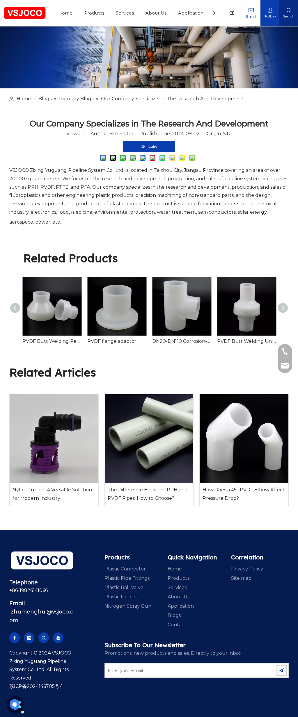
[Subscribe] (281, 670)
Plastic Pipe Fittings (127, 578)
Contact (177, 624)
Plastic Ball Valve (123, 587)
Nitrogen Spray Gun (127, 606)
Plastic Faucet (120, 597)
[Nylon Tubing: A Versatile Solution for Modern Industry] (54, 438)
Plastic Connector (125, 569)
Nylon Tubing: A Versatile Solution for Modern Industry (52, 494)
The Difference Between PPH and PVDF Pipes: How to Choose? (148, 494)
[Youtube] (58, 637)
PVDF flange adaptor (111, 341)
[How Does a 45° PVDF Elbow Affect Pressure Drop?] (244, 438)
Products (94, 13)
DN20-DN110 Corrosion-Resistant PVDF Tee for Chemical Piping (181, 341)
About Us (156, 13)
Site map (241, 578)
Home (65, 13)
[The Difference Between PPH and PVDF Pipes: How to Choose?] (149, 438)
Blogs (174, 615)
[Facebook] (14, 637)
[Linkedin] (29, 637)
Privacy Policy (247, 569)
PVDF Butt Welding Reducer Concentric (51, 341)
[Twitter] (43, 637)
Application (190, 13)
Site (227, 133)
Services (125, 13)
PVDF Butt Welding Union (246, 341)
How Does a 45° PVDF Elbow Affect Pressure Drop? (244, 494)
